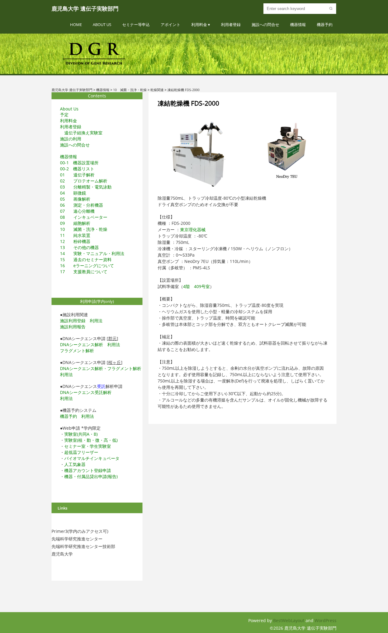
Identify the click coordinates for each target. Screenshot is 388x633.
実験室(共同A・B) (81, 434)
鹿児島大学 (62, 554)
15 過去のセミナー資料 (86, 259)
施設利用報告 (72, 327)
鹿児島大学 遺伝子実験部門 (85, 9)
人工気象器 (74, 464)
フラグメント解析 (77, 350)
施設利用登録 (72, 320)
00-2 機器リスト (77, 169)
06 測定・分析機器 (81, 205)
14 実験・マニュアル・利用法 (92, 253)
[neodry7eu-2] (286, 151)
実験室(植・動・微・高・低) (91, 440)
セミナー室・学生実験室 (87, 446)
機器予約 (325, 24)
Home (76, 24)
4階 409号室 (196, 286)
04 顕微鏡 (73, 193)
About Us (102, 24)
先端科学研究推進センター (77, 539)
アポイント (170, 24)
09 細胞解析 (75, 223)
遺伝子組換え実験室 (83, 133)
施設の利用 (70, 139)
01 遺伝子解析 (77, 175)
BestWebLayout (289, 620)
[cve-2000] (198, 155)
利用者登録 (231, 24)
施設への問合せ (265, 24)
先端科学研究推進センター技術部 (83, 546)
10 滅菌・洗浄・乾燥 (83, 229)
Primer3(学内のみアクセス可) (80, 531)
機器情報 (298, 24)
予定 (64, 114)
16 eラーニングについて (87, 265)
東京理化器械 (193, 229)
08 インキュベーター (83, 217)
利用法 (96, 320)
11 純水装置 (75, 235)
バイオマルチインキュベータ (91, 458)
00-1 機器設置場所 (79, 163)
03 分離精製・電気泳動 (86, 187)
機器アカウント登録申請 (87, 470)
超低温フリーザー (81, 452)
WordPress (325, 620)
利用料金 (199, 24)
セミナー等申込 (136, 24)
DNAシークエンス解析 (81, 344)
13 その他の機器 (79, 247)
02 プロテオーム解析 (83, 181)
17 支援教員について (83, 271)
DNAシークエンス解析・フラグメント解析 (100, 368)
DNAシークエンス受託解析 (86, 392)
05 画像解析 (75, 199)
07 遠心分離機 (77, 211)
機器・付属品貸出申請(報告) (91, 476)
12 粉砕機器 (75, 241)
